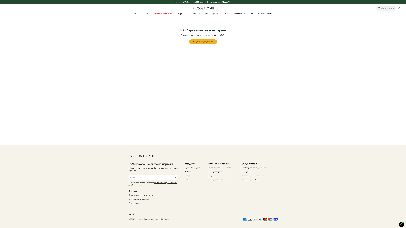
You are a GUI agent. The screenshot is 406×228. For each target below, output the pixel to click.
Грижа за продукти (215, 172)
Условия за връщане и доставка (253, 168)
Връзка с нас (212, 176)
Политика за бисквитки (251, 180)
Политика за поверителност (253, 176)
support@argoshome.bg (140, 199)
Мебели (188, 172)
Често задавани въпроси (218, 180)
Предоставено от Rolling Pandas (156, 219)
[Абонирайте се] (175, 177)
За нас (187, 176)
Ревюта (188, 180)
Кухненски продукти (193, 168)
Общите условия (160, 183)
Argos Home (138, 219)
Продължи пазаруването (203, 42)
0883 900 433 (136, 203)
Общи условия (246, 172)
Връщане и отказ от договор (219, 168)
